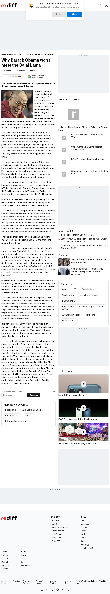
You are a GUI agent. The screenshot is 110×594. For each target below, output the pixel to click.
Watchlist (5, 565)
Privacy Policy (26, 582)
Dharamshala (68, 301)
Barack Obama (12, 415)
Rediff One (55, 524)
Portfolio (4, 569)
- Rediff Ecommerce (58, 531)
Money (23, 559)
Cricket (84, 534)
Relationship (26, 565)
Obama (28, 415)
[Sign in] (106, 5)
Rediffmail (55, 520)
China (65, 289)
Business (85, 524)
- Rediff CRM (56, 538)
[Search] (99, 5)
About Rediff (3, 582)
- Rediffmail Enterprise (59, 527)
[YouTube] (63, 589)
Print (54, 392)
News (10, 54)
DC (75, 289)
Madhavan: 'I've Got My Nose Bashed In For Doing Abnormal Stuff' (84, 246)
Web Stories (65, 371)
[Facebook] (52, 589)
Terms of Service (39, 582)
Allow (74, 14)
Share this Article (13, 77)
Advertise (16, 581)
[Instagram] (57, 589)
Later (59, 14)
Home (3, 54)
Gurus (83, 541)
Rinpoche (90, 315)
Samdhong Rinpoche (90, 295)
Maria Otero (68, 320)
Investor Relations (53, 582)
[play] (83, 384)
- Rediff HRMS (56, 534)
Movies (84, 527)
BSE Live (4, 555)
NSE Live (4, 559)
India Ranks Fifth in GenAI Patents (77, 235)
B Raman (7, 71)
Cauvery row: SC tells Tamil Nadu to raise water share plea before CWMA (84, 240)
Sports (83, 531)
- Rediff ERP (55, 541)
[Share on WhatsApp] (42, 589)
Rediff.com (86, 581)
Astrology (85, 545)
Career (23, 562)
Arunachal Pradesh (71, 315)
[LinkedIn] (68, 589)
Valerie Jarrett (89, 289)
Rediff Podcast (87, 548)
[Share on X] (47, 589)
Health (23, 555)
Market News (6, 562)
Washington (68, 295)
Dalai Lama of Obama (32, 409)
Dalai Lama (10, 409)
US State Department (15, 421)
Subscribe (34, 395)
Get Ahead (85, 538)
